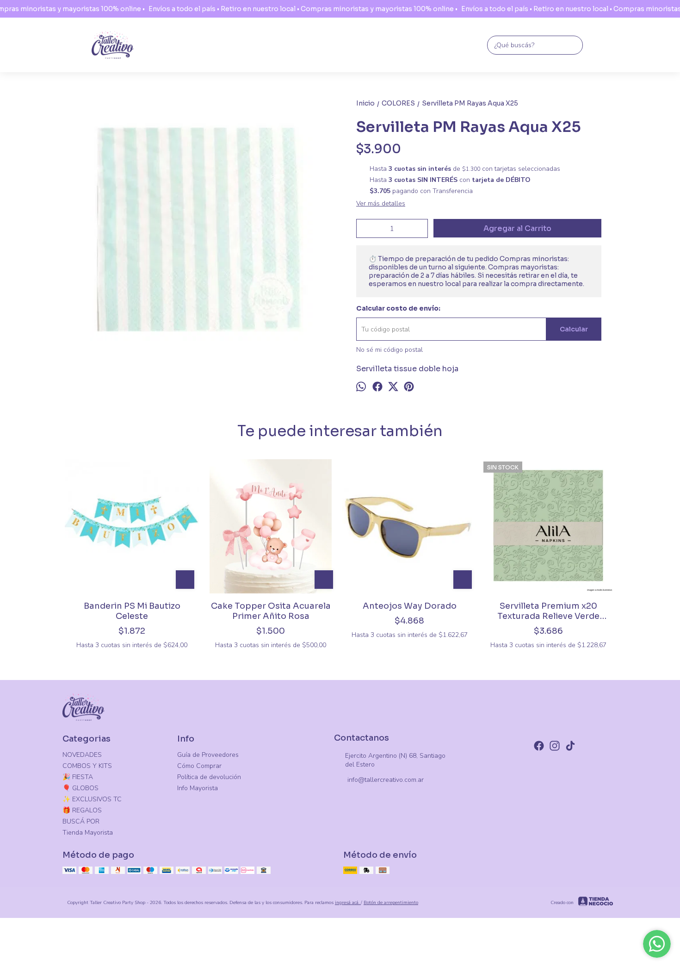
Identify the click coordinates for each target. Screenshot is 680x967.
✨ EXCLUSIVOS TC (92, 799)
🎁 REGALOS (82, 810)
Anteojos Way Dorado (410, 606)
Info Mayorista (197, 788)
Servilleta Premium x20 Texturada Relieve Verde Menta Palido (548, 611)
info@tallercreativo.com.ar (385, 779)
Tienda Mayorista (87, 832)
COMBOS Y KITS (87, 765)
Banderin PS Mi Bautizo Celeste (132, 611)
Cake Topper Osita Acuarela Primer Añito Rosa (271, 611)
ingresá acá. (348, 902)
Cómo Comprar (199, 765)
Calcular (574, 329)
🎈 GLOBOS (80, 788)
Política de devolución (209, 777)
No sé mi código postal (389, 349)
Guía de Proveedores (208, 754)
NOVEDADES (82, 754)
